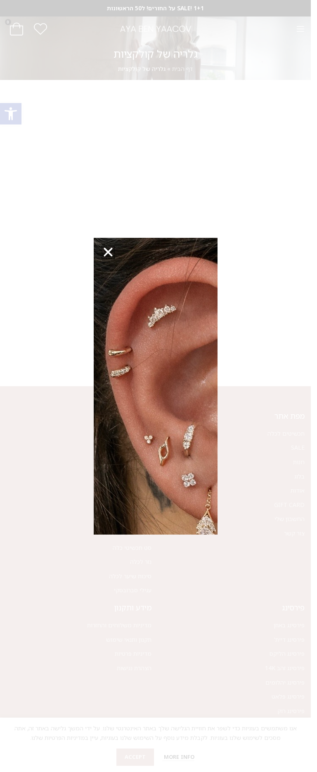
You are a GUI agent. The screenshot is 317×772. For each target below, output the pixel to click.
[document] (155, 386)
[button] (108, 252)
